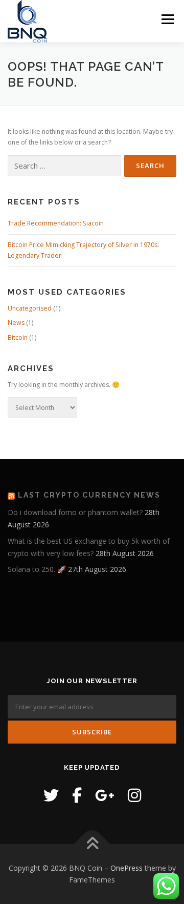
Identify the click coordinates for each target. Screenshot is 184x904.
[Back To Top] (92, 844)
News (16, 322)
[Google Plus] (104, 795)
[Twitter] (51, 795)
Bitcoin (18, 337)
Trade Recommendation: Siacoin (56, 223)
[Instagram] (134, 795)
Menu (166, 19)
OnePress (126, 868)
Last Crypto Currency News (89, 495)
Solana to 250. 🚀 (37, 569)
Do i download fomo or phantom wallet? (75, 512)
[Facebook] (77, 795)
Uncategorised (30, 308)
